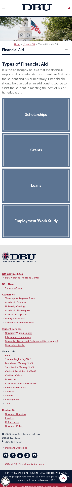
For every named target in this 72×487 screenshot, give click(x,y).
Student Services (11, 329)
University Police (14, 426)
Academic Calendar (15, 302)
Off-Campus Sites (12, 273)
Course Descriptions (16, 314)
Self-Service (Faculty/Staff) (19, 367)
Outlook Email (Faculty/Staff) (20, 371)
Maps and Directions (16, 447)
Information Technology (18, 337)
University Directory (15, 414)
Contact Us (8, 410)
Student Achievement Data (19, 322)
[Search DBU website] (69, 8)
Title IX (9, 403)
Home (17, 44)
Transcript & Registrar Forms (20, 298)
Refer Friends (12, 422)
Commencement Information (21, 383)
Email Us (9, 418)
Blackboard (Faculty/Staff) (19, 363)
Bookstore (10, 379)
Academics (8, 294)
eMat (8, 355)
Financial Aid (29, 44)
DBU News (8, 284)
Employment (12, 399)
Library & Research (15, 318)
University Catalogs (15, 306)
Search (9, 395)
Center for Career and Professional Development (31, 341)
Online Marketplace (15, 387)
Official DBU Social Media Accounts (24, 464)
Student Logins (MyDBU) (18, 359)
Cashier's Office (13, 375)
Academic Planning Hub (18, 310)
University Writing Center (18, 333)
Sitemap (9, 391)
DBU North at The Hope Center (22, 277)
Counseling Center (15, 345)
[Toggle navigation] (66, 50)
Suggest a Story (13, 288)
